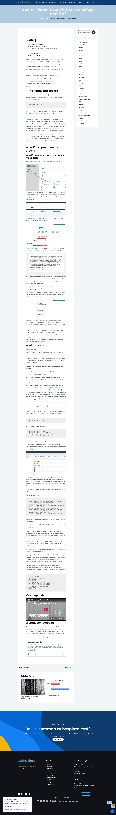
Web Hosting (52, 2)
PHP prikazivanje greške (36, 44)
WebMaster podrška (79, 773)
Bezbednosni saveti (23, 786)
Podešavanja (82, 94)
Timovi (80, 110)
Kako (47, 18)
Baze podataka (83, 45)
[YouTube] (26, 794)
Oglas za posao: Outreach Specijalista (84, 785)
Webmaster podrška (34, 55)
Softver (81, 104)
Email (80, 64)
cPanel (31, 35)
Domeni (81, 58)
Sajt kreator (49, 773)
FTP (80, 69)
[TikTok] (29, 794)
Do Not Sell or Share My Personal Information (14, 809)
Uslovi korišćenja (51, 797)
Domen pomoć (21, 784)
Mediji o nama (77, 788)
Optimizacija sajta (79, 764)
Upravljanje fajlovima (84, 115)
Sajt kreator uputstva (84, 99)
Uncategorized (83, 113)
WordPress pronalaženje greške (38, 46)
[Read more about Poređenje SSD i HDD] (59, 686)
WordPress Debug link (32, 349)
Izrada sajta (77, 771)
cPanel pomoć (21, 780)
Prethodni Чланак (23, 667)
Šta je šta (36, 35)
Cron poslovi (82, 55)
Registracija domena (51, 771)
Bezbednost (82, 47)
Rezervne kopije (83, 96)
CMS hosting (49, 775)
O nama (80, 2)
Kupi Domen (63, 2)
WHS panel (81, 118)
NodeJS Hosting (50, 780)
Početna (42, 18)
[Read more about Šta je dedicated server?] (33, 686)
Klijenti (80, 85)
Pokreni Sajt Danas (40, 2)
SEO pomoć (21, 782)
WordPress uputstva (84, 121)
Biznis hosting (50, 766)
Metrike (81, 91)
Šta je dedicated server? (29, 697)
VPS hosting (49, 768)
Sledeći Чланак (69, 667)
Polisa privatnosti (60, 797)
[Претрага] (93, 32)
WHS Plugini (49, 782)
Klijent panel (82, 83)
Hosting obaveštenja (84, 72)
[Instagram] (22, 794)
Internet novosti (83, 77)
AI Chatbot (72, 2)
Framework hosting (51, 777)
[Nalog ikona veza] (97, 2)
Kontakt (88, 2)
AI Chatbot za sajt (51, 784)
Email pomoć (21, 774)
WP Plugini (81, 123)
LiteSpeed (81, 88)
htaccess (81, 74)
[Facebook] (19, 794)
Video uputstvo (33, 53)
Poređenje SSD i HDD (53, 695)
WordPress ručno (36, 51)
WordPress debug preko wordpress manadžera (44, 48)
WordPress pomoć (22, 776)
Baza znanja (86, 794)
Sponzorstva (77, 783)
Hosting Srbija (50, 764)
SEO (80, 102)
